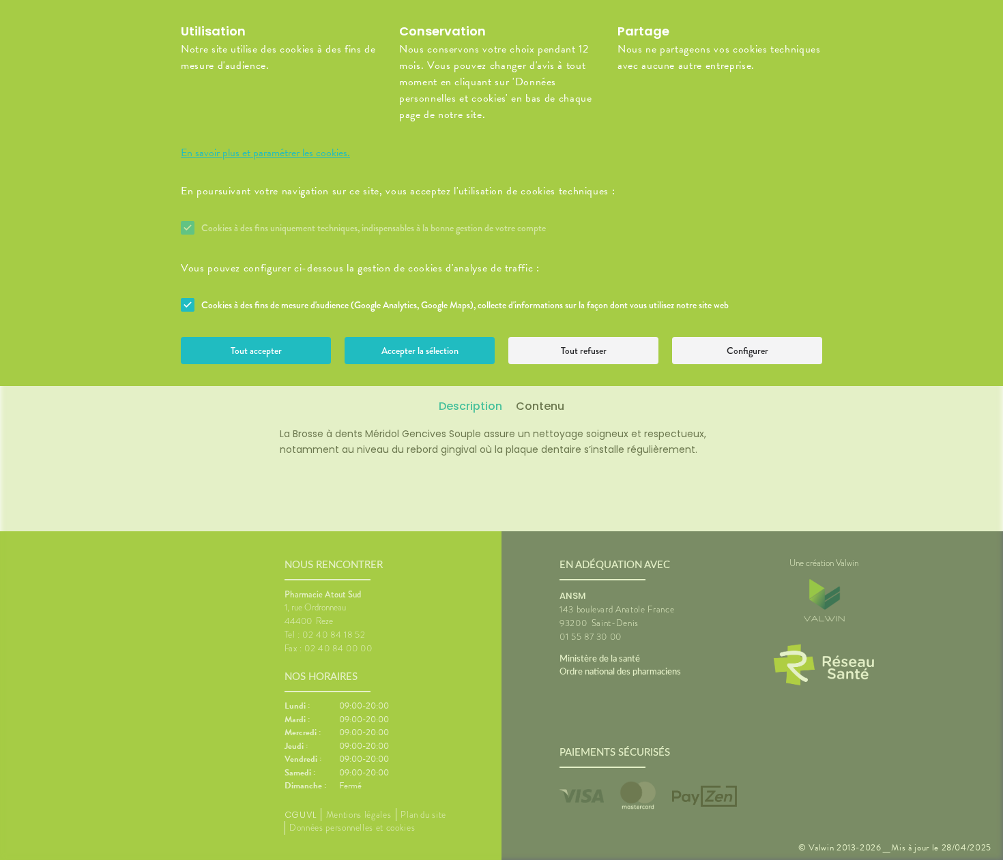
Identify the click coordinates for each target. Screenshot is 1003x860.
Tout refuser (584, 350)
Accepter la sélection (420, 350)
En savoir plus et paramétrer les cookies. (265, 153)
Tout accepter (256, 350)
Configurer (747, 350)
